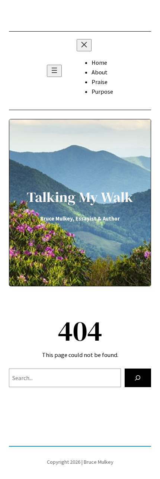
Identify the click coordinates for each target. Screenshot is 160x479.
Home (99, 62)
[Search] (138, 378)
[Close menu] (84, 45)
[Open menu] (54, 71)
